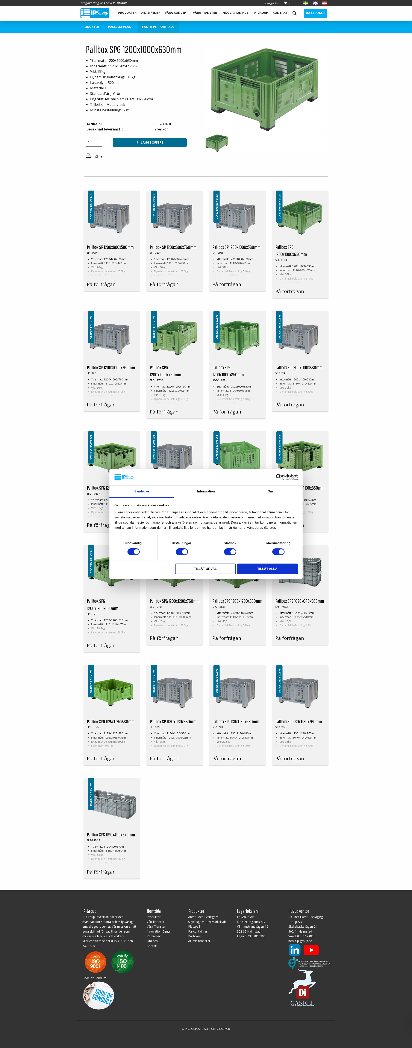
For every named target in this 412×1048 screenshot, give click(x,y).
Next (334, 91)
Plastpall (194, 926)
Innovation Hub (235, 13)
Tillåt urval (205, 569)
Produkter (127, 13)
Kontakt (280, 13)
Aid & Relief (150, 13)
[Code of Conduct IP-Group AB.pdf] (98, 995)
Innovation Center (159, 931)
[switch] (182, 551)
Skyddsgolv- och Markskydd (207, 922)
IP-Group (260, 13)
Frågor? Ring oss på (103, 3)
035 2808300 (256, 936)
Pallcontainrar (197, 931)
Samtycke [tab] (141, 491)
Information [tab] (206, 491)
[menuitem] (127, 13)
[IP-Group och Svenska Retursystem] (309, 962)
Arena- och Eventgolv (203, 917)
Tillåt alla (267, 569)
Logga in (271, 3)
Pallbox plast (120, 27)
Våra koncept (176, 13)
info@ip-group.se (300, 941)
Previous (196, 91)
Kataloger (315, 13)
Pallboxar (194, 936)
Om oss (152, 941)
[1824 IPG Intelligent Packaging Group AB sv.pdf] (109, 962)
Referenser (154, 936)
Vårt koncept (155, 922)
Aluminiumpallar (199, 941)
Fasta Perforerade (158, 27)
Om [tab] (270, 491)
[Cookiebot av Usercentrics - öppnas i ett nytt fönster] (279, 477)
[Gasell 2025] (302, 987)
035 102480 (305, 936)
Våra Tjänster (205, 13)
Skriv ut (100, 156)
